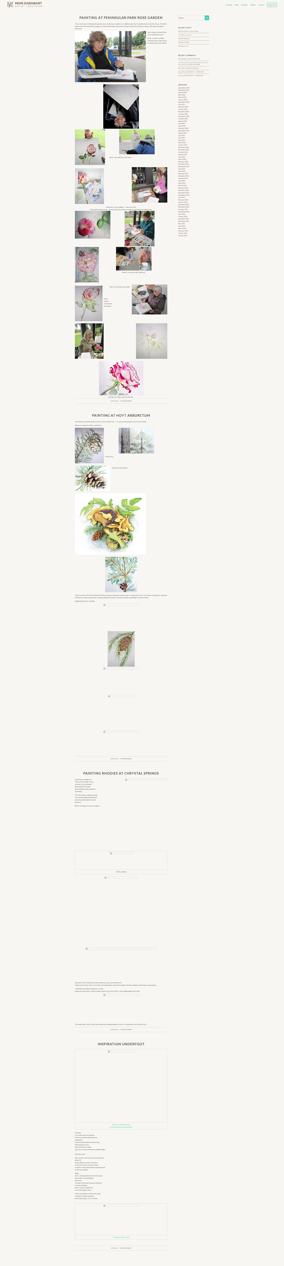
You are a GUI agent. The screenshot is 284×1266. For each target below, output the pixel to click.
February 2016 (183, 162)
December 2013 (183, 190)
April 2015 (181, 171)
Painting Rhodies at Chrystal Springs (121, 773)
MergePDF (181, 72)
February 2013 (183, 200)
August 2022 (182, 92)
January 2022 (182, 100)
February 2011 (183, 231)
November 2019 (183, 111)
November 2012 (183, 207)
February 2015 (183, 173)
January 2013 (182, 202)
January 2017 (182, 145)
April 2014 (181, 183)
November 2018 (183, 116)
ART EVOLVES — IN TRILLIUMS (195, 72)
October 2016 (183, 152)
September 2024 (183, 88)
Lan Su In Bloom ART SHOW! (192, 64)
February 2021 (183, 107)
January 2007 (182, 236)
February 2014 (183, 188)
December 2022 (183, 90)
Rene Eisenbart (127, 401)
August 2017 (182, 133)
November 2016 (183, 150)
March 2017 (182, 142)
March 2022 (182, 97)
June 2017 (181, 138)
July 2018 (181, 123)
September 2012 (183, 212)
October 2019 (183, 114)
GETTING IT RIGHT (183, 42)
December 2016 (183, 147)
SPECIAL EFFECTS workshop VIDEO (188, 31)
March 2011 (182, 228)
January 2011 (182, 233)
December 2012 (183, 204)
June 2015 (181, 169)
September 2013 (183, 195)
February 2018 (183, 128)
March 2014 (182, 185)
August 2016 (182, 154)
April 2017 (181, 140)
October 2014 (183, 178)
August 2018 (182, 121)
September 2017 (183, 131)
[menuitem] (229, 5)
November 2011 (183, 221)
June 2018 (181, 126)
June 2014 (181, 181)
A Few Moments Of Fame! (185, 35)
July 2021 (181, 104)
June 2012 (181, 214)
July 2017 (181, 135)
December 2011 (183, 219)
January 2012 (182, 216)
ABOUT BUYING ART (194, 59)
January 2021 (182, 109)
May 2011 (181, 224)
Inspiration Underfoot (121, 1044)
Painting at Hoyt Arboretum (121, 415)
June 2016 (181, 157)
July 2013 (181, 197)
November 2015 (183, 164)
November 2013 (183, 193)
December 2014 (183, 176)
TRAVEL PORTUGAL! (184, 38)
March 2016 (182, 159)
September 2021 (183, 102)
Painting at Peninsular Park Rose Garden (121, 18)
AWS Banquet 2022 (183, 46)
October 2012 (183, 209)
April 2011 (181, 226)
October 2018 (183, 119)
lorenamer (181, 75)
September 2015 (183, 166)
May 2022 (181, 95)
